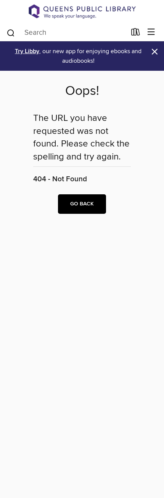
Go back (82, 203)
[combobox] (66, 33)
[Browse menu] (151, 32)
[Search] (11, 32)
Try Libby (27, 51)
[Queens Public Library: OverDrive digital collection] (82, 11)
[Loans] (136, 33)
